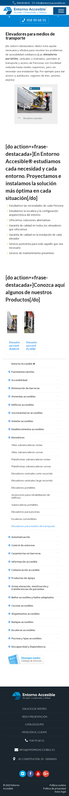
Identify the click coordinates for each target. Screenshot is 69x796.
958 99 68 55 (23, 3)
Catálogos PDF (34, 724)
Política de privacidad (54, 788)
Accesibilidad (19, 380)
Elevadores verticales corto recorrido (32, 473)
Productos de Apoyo (23, 578)
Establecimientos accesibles (27, 429)
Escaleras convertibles (24, 519)
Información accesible (24, 561)
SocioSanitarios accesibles (27, 412)
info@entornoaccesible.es (50, 3)
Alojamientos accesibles (25, 613)
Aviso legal (60, 791)
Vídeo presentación (34, 716)
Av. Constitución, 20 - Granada (37, 759)
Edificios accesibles (22, 404)
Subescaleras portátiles (24, 504)
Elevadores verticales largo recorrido (32, 480)
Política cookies (58, 785)
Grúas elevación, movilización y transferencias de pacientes (29, 588)
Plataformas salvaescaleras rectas (30, 459)
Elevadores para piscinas (25, 511)
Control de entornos (23, 545)
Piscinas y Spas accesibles (26, 638)
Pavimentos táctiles (22, 371)
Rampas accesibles (22, 622)
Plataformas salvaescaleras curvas (31, 466)
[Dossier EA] (26, 659)
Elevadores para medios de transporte (33, 526)
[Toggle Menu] (61, 11)
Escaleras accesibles (23, 630)
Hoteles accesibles (22, 421)
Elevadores (17, 437)
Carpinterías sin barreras (26, 553)
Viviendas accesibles (23, 396)
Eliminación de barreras (25, 388)
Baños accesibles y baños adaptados (32, 597)
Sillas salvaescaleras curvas (27, 452)
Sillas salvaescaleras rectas (27, 445)
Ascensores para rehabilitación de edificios (30, 496)
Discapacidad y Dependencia (28, 646)
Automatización (20, 537)
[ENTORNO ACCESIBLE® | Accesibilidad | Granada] (26, 10)
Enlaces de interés (34, 708)
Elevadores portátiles (23, 487)
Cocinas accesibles (22, 605)
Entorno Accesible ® (23, 363)
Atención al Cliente (34, 732)
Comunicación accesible (25, 570)
